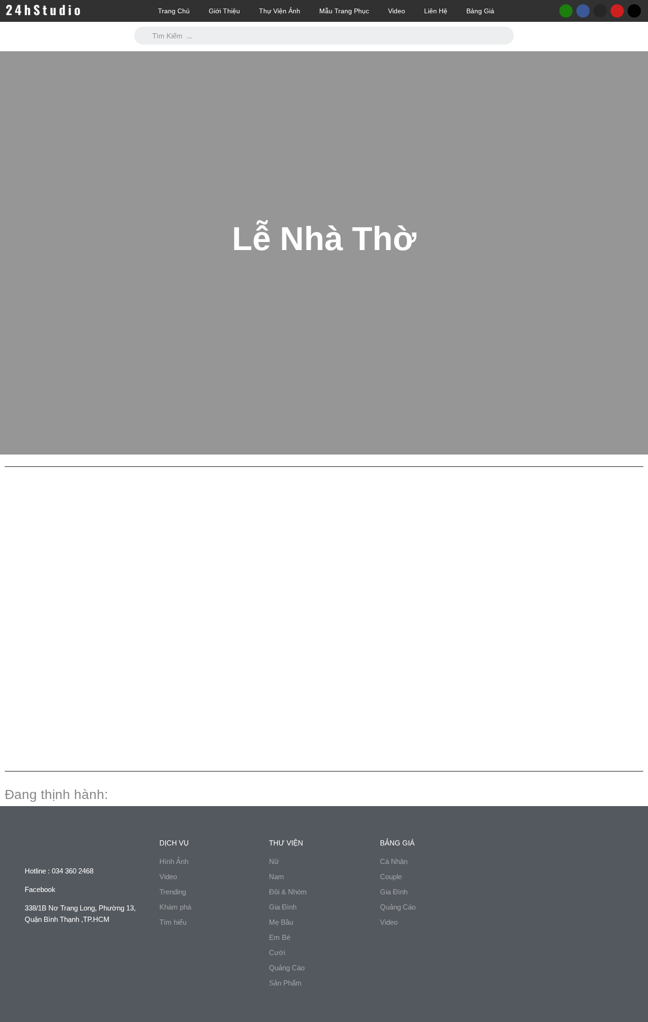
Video (396, 11)
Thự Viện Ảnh (279, 11)
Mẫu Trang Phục (344, 11)
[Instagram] (600, 11)
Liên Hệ (435, 11)
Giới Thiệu (224, 11)
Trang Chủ (174, 11)
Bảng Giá (480, 11)
